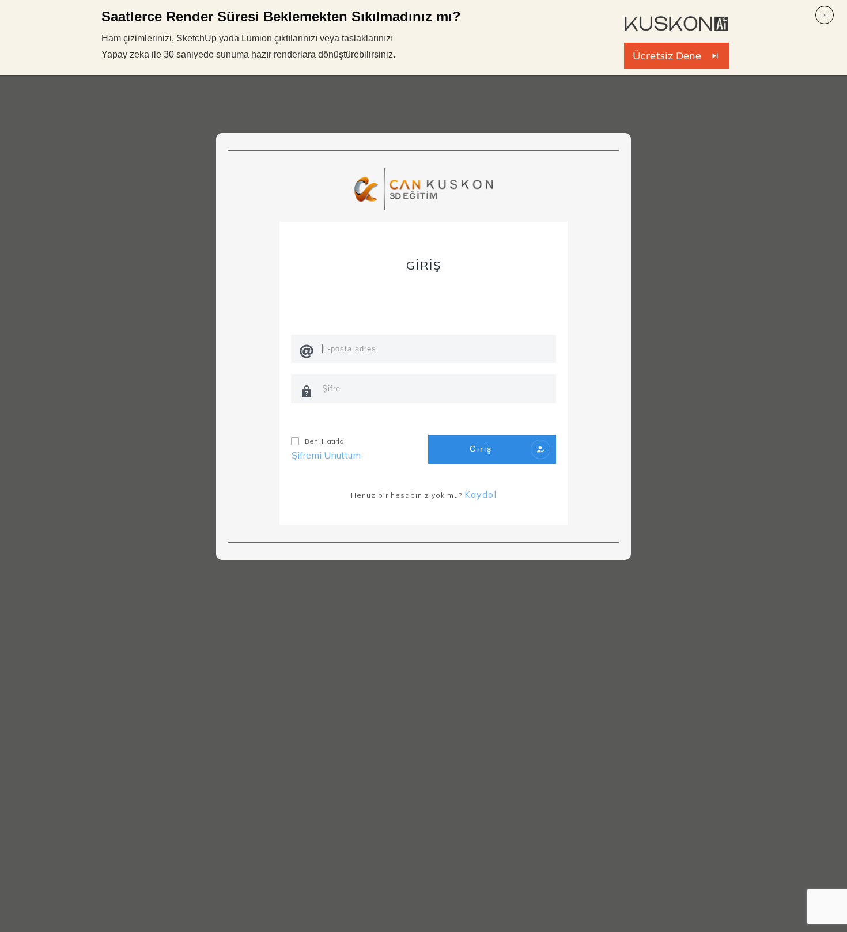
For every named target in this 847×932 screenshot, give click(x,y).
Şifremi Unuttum (326, 455)
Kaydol (480, 494)
